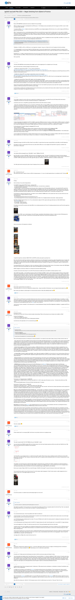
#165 (69, 151)
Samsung (51, 575)
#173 (69, 430)
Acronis (28, 404)
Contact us (51, 591)
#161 (69, 21)
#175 (69, 490)
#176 (69, 499)
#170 (69, 311)
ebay (33, 302)
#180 (69, 564)
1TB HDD (17, 200)
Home (66, 591)
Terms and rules (55, 591)
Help (64, 591)
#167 (69, 178)
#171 (69, 324)
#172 (69, 421)
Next (22, 19)
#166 (69, 170)
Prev (6, 19)
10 (16, 19)
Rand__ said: (17, 327)
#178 (69, 543)
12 (19, 19)
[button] (14, 7)
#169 (69, 297)
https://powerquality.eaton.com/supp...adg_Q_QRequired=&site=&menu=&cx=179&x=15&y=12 (30, 75)
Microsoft (44, 364)
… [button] (10, 19)
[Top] (68, 592)
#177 (69, 511)
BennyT (8, 25)
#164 (69, 140)
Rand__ (8, 173)
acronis (32, 569)
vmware (22, 575)
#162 (69, 62)
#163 (69, 97)
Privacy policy (61, 591)
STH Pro (8, 591)
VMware (23, 29)
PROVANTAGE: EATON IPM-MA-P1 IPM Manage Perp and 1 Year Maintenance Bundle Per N (31, 40)
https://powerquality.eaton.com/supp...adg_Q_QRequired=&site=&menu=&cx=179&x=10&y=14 (30, 69)
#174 (69, 440)
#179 (69, 552)
